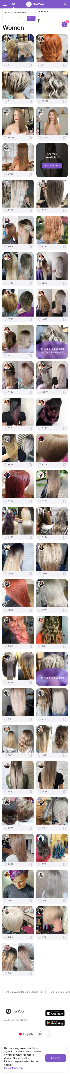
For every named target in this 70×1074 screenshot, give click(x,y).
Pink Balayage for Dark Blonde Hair (24, 992)
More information (13, 1068)
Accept (55, 1058)
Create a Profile (52, 165)
